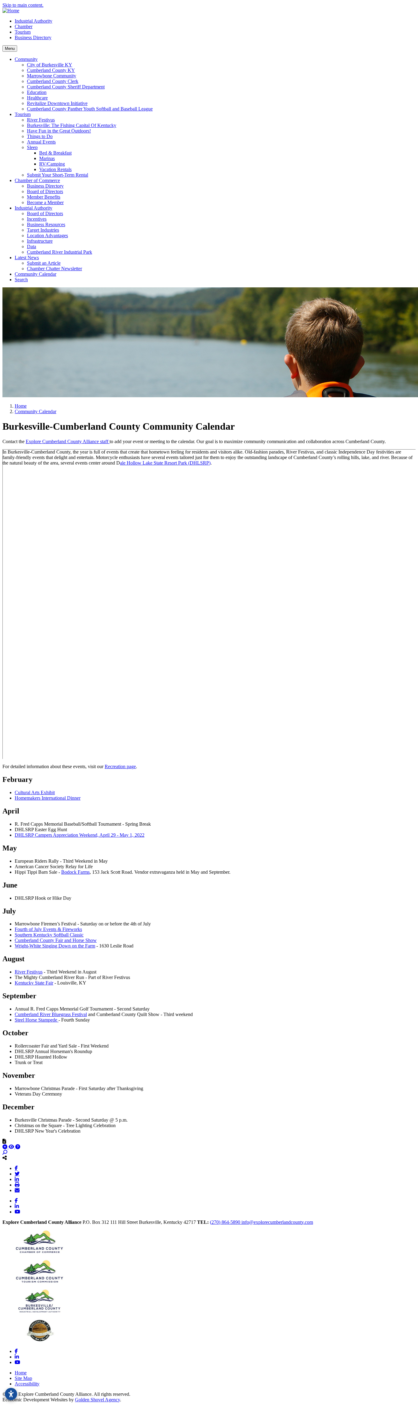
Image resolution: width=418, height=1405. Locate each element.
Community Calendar (35, 274)
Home (21, 1372)
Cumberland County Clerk (52, 81)
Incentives (37, 219)
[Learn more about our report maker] (17, 1146)
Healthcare (37, 97)
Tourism (23, 32)
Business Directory (33, 37)
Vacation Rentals (55, 169)
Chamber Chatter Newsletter (54, 268)
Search (21, 279)
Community (26, 59)
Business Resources (46, 224)
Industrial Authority (33, 21)
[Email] (17, 1190)
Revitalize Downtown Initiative (57, 103)
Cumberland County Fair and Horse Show (56, 940)
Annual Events (41, 141)
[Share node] (4, 1157)
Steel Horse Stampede (36, 1019)
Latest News (27, 257)
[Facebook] (16, 1168)
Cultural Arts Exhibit (35, 792)
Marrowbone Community (51, 75)
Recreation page (120, 766)
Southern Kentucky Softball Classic (49, 934)
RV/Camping (52, 163)
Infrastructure (40, 241)
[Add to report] (5, 1146)
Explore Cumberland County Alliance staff (68, 441)
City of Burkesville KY (49, 64)
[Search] (4, 1152)
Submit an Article (44, 263)
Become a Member (45, 202)
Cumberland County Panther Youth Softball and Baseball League (90, 108)
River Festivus (41, 119)
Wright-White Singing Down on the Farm (55, 945)
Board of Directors (45, 191)
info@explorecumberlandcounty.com (277, 1222)
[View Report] (12, 1146)
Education (37, 92)
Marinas (47, 158)
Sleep (32, 147)
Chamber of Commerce (37, 180)
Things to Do (40, 136)
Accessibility (27, 1383)
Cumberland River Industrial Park (59, 252)
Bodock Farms (75, 872)
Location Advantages (47, 235)
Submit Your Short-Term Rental (57, 174)
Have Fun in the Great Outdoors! (59, 130)
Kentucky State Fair (34, 982)
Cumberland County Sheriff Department (66, 86)
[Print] (17, 1184)
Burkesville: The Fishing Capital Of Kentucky (71, 125)
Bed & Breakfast (55, 152)
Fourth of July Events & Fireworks (48, 929)
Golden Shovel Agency (97, 1399)
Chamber (23, 26)
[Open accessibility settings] (11, 1394)
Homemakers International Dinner (47, 798)
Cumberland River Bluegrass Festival (51, 1014)
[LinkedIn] (17, 1179)
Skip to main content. (22, 5)
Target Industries (43, 230)
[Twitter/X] (17, 1173)
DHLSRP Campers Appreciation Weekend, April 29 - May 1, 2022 (79, 835)
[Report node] (4, 1141)
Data (31, 246)
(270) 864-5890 (225, 1222)
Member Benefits (43, 197)
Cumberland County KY (51, 70)
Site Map (23, 1378)
